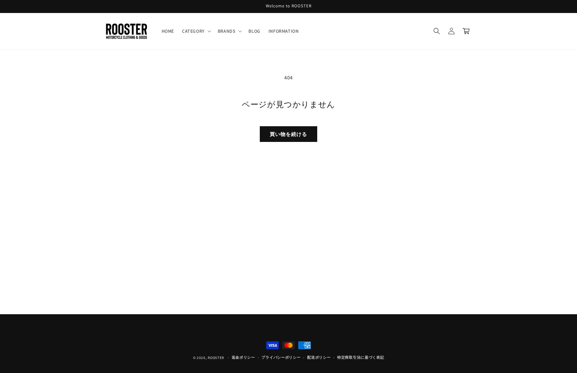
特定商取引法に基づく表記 (360, 357)
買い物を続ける (288, 134)
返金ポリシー (243, 357)
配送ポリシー (319, 357)
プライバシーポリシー (281, 357)
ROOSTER (216, 357)
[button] (196, 31)
